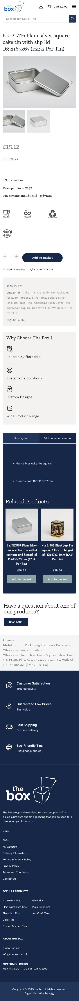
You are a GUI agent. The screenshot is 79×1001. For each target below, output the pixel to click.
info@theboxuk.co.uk (15, 954)
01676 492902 (11, 948)
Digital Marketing (34, 993)
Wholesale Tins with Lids (21, 650)
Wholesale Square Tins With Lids (28, 308)
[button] (41, 6)
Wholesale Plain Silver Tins (22, 655)
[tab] (21, 438)
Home (7, 640)
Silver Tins (39, 297)
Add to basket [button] (21, 579)
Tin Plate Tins (23, 302)
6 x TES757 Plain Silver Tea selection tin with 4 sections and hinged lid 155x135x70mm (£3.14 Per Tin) (21, 554)
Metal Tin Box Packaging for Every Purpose (35, 645)
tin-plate (19, 320)
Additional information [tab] (58, 438)
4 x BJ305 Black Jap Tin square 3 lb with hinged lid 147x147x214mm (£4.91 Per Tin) (57, 552)
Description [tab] (21, 438)
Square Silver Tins (59, 655)
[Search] (72, 19)
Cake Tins (29, 292)
